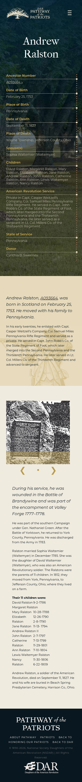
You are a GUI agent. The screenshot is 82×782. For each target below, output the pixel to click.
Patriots (47, 737)
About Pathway (23, 737)
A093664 (49, 298)
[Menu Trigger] (69, 12)
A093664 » (14, 82)
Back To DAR (63, 742)
